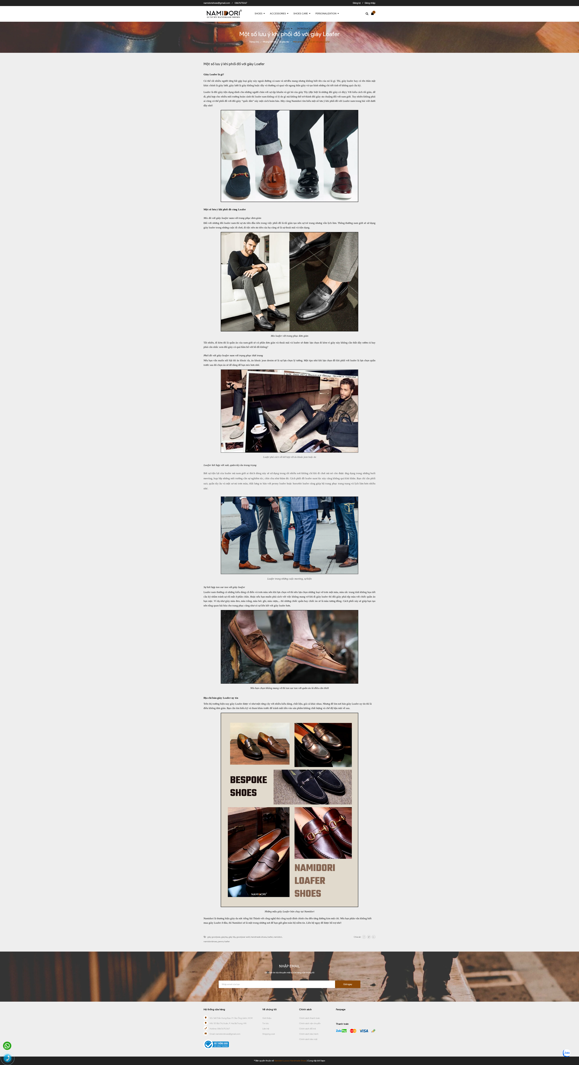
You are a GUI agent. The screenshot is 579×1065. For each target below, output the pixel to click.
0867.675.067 (223, 1028)
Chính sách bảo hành (308, 1034)
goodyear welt (243, 937)
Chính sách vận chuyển (310, 1023)
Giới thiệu (266, 1018)
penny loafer (224, 941)
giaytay (224, 937)
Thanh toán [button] (342, 1023)
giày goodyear (213, 937)
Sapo (322, 1060)
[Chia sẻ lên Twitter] (369, 937)
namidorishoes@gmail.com (217, 3)
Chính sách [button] (305, 1009)
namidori (278, 937)
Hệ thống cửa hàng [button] (214, 1009)
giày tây (232, 937)
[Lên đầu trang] (573, 1043)
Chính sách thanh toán (309, 1018)
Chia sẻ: (357, 937)
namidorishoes (210, 941)
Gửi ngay (347, 984)
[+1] (373, 937)
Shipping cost (268, 1034)
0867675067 (241, 3)
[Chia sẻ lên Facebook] (364, 937)
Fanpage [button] (341, 1009)
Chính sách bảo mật (308, 1039)
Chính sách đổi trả (307, 1028)
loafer (270, 937)
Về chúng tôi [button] (269, 1009)
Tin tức (265, 1023)
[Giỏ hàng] (373, 13)
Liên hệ (265, 1028)
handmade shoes (259, 937)
